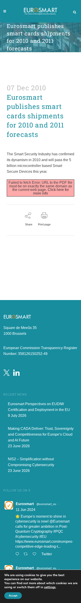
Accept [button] (13, 595)
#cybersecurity (26, 536)
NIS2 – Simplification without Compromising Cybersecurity (31, 462)
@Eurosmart (60, 521)
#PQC (58, 531)
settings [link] (50, 587)
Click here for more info (51, 191)
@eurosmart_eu (46, 504)
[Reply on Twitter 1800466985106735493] (18, 554)
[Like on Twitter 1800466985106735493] (35, 554)
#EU (43, 536)
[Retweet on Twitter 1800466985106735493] (27, 554)
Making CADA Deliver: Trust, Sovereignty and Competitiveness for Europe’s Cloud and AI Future (41, 434)
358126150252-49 (32, 354)
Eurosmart (25, 504)
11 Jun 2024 (25, 510)
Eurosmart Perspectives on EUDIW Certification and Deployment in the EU (39, 407)
